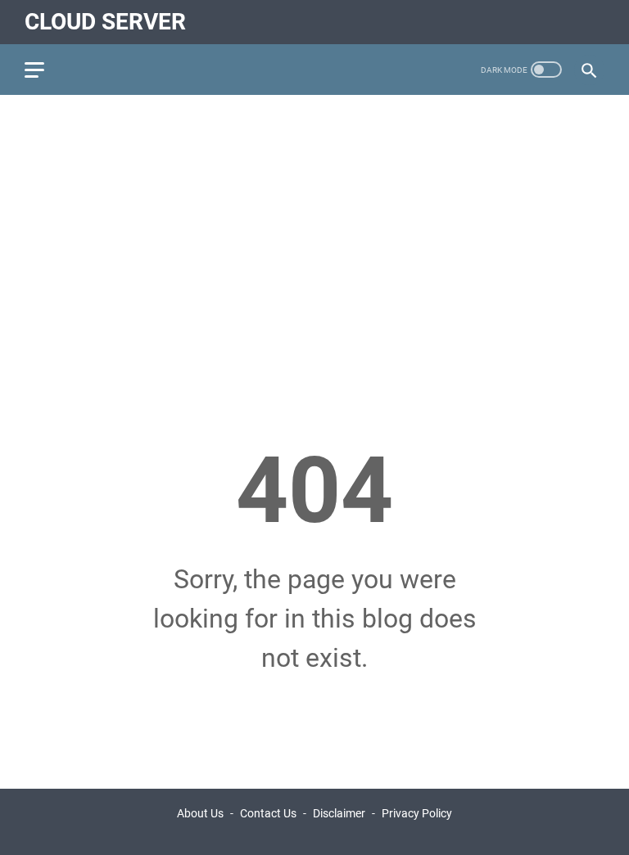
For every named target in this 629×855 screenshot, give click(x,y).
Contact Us (268, 813)
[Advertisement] (314, 234)
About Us (200, 813)
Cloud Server (105, 21)
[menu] (44, 69)
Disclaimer (339, 813)
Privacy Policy (417, 813)
